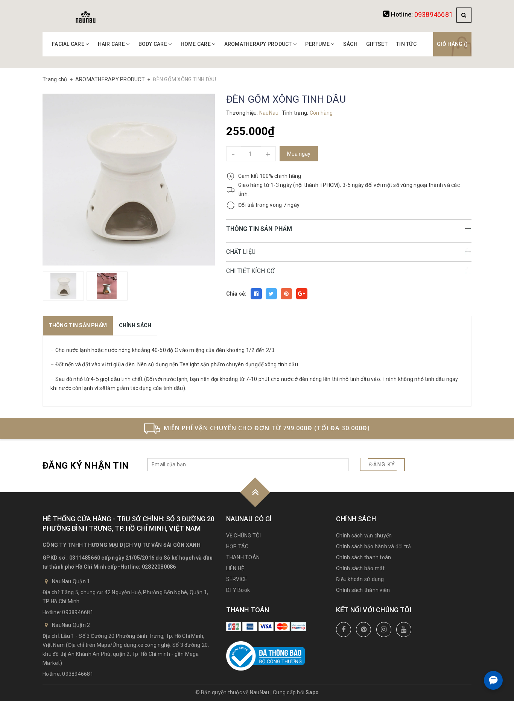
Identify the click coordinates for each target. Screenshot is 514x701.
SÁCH (350, 44)
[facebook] (343, 629)
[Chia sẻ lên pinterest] (286, 293)
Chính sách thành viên (363, 590)
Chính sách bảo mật (360, 568)
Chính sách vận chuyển (364, 536)
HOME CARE (196, 44)
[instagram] (383, 629)
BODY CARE (153, 44)
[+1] (301, 293)
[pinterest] (363, 629)
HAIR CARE (112, 44)
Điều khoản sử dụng (360, 579)
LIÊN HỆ (235, 568)
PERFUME (318, 44)
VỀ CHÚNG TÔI (243, 536)
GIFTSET (377, 44)
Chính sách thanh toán (363, 557)
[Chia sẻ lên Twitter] (271, 293)
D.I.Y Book (238, 590)
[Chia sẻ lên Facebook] (256, 293)
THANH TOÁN (243, 557)
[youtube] (403, 629)
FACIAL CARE (68, 44)
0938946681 (433, 14)
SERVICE (237, 579)
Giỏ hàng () (452, 44)
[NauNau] (86, 17)
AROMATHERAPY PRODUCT (258, 44)
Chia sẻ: (236, 294)
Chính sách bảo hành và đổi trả (373, 546)
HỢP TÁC (237, 546)
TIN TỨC (406, 44)
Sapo (312, 692)
